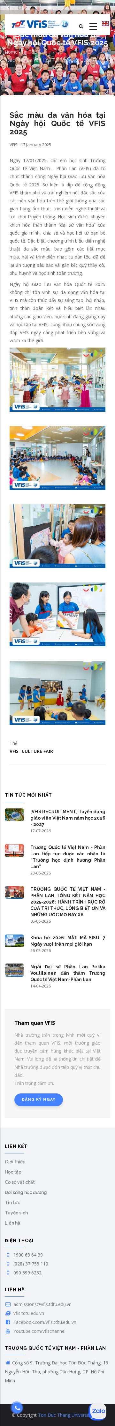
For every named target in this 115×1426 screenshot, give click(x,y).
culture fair (37, 751)
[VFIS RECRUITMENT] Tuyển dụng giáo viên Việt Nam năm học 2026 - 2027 (67, 818)
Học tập (13, 1172)
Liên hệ (12, 1223)
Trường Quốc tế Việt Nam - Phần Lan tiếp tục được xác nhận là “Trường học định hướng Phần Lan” (67, 857)
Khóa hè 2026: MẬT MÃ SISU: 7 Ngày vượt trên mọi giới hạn (67, 941)
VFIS (14, 751)
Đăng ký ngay (39, 1099)
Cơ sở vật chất (20, 1182)
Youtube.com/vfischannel (38, 1331)
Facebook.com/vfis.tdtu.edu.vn (44, 1322)
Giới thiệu (15, 1161)
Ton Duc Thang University (65, 1415)
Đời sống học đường (26, 1192)
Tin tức (29, 52)
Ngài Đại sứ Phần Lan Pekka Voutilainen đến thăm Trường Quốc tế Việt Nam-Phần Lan (67, 973)
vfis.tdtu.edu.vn (28, 1313)
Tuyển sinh (16, 1212)
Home (11, 52)
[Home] (40, 24)
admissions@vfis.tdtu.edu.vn (42, 1304)
